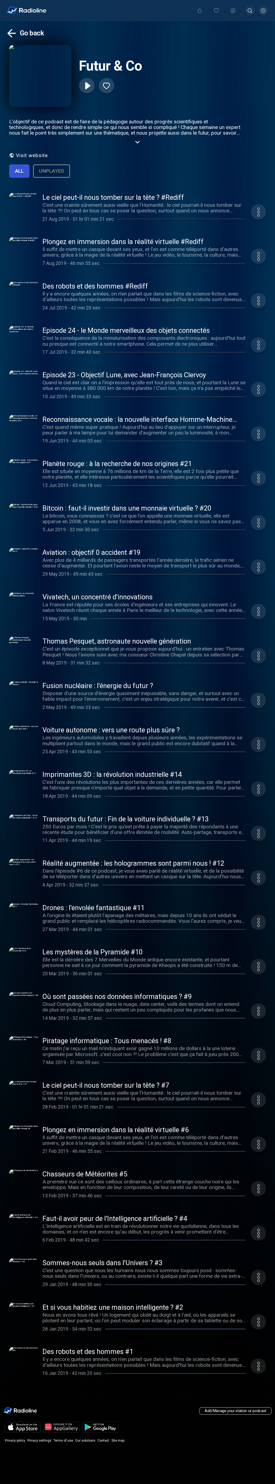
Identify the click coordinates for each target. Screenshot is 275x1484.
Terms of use (63, 1440)
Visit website (32, 155)
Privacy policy (15, 1440)
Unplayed (51, 171)
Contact (103, 1440)
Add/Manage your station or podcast (235, 1411)
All (19, 171)
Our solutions (85, 1440)
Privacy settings (39, 1440)
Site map (117, 1440)
